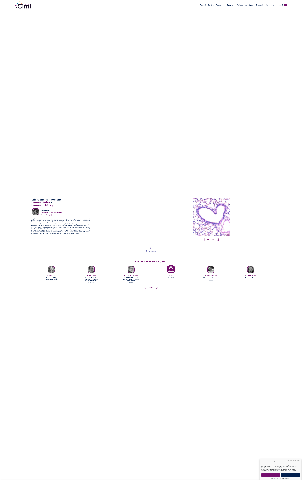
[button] (208, 239)
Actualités (270, 5)
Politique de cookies (274, 478)
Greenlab (259, 5)
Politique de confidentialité (284, 478)
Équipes (230, 5)
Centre (211, 5)
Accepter (270, 475)
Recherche (220, 5)
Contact (279, 5)
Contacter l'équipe (46, 215)
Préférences (290, 475)
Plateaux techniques (245, 5)
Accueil (203, 5)
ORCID (51, 282)
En (286, 5)
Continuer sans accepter (293, 460)
